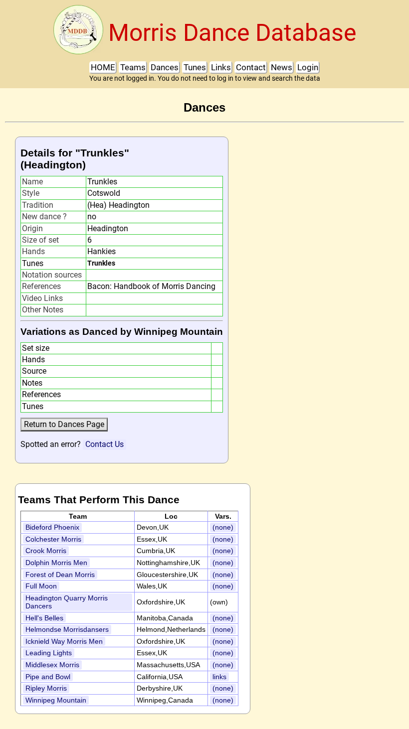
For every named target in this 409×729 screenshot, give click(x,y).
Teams (133, 67)
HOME (103, 67)
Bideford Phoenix (52, 527)
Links (221, 67)
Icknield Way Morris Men (64, 641)
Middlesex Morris (52, 665)
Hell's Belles (44, 618)
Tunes (195, 67)
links (219, 677)
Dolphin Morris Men (56, 563)
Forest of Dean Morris (60, 575)
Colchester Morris (53, 539)
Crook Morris (45, 551)
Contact (251, 67)
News (281, 67)
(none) (222, 527)
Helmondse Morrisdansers (67, 629)
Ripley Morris (46, 688)
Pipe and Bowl (47, 677)
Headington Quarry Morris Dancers (66, 602)
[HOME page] (78, 32)
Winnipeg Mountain (55, 700)
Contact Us (104, 444)
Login (307, 67)
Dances (165, 67)
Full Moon (41, 586)
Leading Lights (48, 653)
